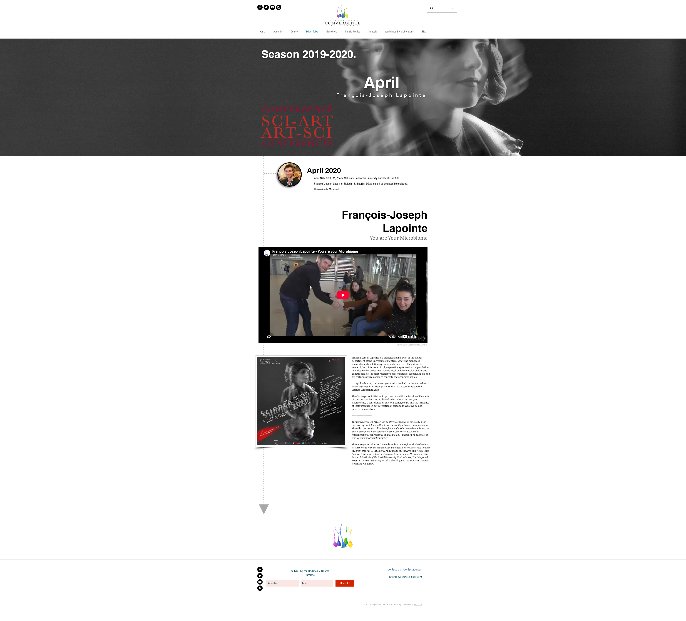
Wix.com (418, 604)
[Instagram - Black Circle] (278, 7)
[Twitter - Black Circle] (266, 7)
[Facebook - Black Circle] (260, 7)
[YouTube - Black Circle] (272, 7)
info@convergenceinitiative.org (405, 576)
